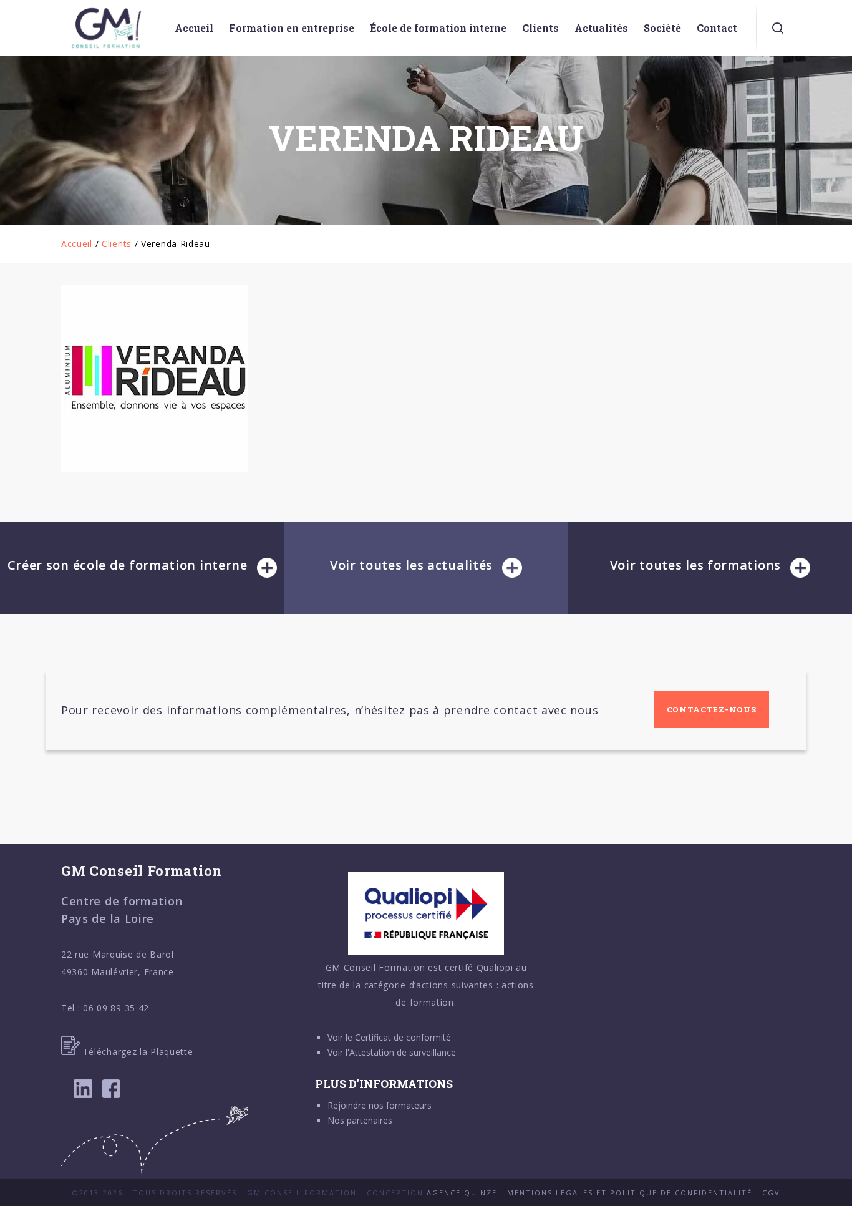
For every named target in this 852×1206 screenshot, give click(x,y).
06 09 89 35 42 (116, 1008)
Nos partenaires (359, 1120)
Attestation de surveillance (402, 1052)
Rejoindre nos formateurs (379, 1105)
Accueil (76, 244)
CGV (771, 1192)
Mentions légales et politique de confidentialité (629, 1192)
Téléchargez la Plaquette (136, 1052)
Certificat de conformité (403, 1037)
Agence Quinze (462, 1192)
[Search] (778, 28)
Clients (117, 244)
